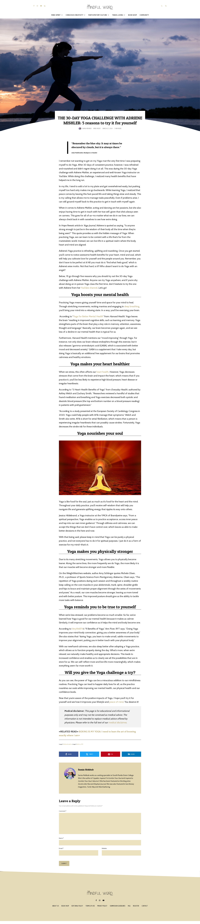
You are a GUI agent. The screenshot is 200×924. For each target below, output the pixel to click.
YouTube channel (89, 287)
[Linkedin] (45, 6)
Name (61, 838)
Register (136, 906)
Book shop (65, 906)
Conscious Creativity (74, 15)
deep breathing (131, 306)
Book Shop (132, 15)
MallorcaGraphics (67, 744)
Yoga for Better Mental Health (88, 316)
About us (55, 906)
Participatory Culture (97, 15)
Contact (145, 906)
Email (61, 848)
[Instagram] (37, 6)
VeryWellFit (77, 628)
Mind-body (97, 128)
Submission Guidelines (117, 906)
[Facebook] (34, 6)
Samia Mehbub (86, 128)
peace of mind (116, 701)
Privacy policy (102, 906)
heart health (102, 371)
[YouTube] (41, 6)
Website (104, 848)
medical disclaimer (117, 722)
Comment (62, 811)
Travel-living (117, 15)
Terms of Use (90, 906)
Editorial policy (77, 906)
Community (144, 15)
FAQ (129, 906)
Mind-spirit (56, 15)
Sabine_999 (80, 744)
